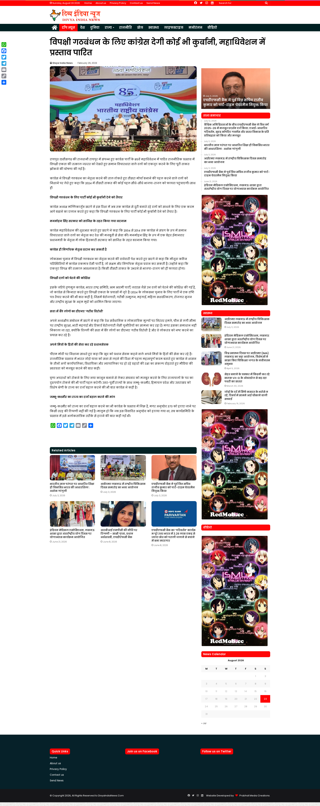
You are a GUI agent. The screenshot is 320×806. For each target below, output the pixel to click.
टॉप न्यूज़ (68, 27)
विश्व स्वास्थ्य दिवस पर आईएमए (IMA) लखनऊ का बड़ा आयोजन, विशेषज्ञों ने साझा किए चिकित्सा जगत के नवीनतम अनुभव (247, 358)
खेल (140, 27)
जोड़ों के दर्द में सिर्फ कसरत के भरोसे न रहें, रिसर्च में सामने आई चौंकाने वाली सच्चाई (246, 395)
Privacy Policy (118, 3)
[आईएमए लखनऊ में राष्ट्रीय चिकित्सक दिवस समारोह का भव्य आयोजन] (123, 468)
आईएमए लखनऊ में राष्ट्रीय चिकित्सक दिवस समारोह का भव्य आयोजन (123, 485)
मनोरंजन (195, 27)
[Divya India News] (75, 15)
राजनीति (125, 27)
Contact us (136, 3)
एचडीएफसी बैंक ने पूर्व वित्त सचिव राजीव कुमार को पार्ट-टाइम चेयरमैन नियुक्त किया (173, 487)
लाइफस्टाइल (173, 27)
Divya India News (63, 63)
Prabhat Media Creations (254, 795)
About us (101, 3)
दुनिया (94, 27)
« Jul (203, 723)
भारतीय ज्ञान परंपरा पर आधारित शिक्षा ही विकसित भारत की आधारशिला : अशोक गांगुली (72, 487)
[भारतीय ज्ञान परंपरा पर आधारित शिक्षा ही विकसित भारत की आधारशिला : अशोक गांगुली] (72, 468)
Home (88, 3)
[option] (235, 88)
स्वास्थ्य (153, 27)
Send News (153, 3)
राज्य (108, 27)
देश (82, 27)
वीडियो (212, 27)
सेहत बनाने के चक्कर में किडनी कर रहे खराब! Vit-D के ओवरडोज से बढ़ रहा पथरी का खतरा (247, 377)
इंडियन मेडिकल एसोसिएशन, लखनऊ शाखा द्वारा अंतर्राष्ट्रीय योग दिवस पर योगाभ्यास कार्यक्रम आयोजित (72, 533)
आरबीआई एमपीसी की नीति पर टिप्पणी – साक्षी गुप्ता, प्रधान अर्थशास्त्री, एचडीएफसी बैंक (119, 533)
